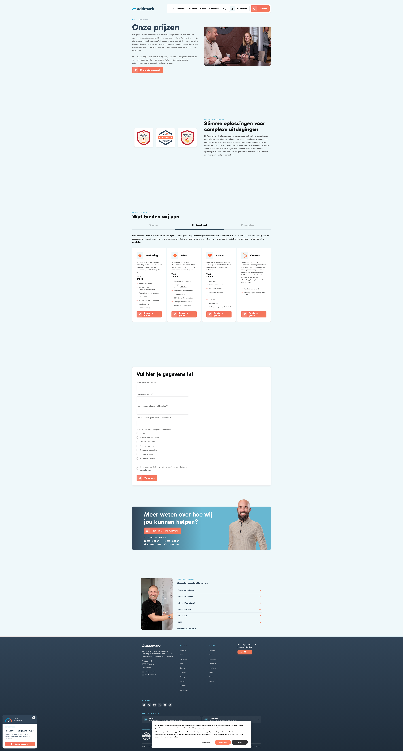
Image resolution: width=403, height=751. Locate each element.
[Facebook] (149, 705)
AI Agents (183, 672)
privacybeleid (204, 728)
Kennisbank (212, 664)
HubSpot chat (173, 544)
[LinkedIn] (144, 705)
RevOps (182, 681)
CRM (181, 655)
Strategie (183, 650)
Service (182, 668)
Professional (199, 225)
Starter (153, 225)
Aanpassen (206, 742)
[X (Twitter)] (160, 705)
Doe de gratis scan (19, 744)
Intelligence (184, 690)
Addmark (213, 8)
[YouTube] (165, 705)
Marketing (183, 659)
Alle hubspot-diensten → (186, 628)
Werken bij (212, 659)
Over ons (212, 650)
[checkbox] (163, 446)
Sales (181, 664)
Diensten (180, 8)
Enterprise (247, 225)
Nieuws (211, 655)
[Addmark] (143, 8)
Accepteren (223, 742)
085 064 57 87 (153, 541)
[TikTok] (170, 705)
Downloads (212, 668)
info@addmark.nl (154, 544)
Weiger (239, 742)
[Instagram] (154, 705)
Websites (183, 686)
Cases (203, 8)
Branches (193, 8)
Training (182, 677)
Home (134, 20)
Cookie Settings (256, 747)
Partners (211, 672)
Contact (211, 681)
